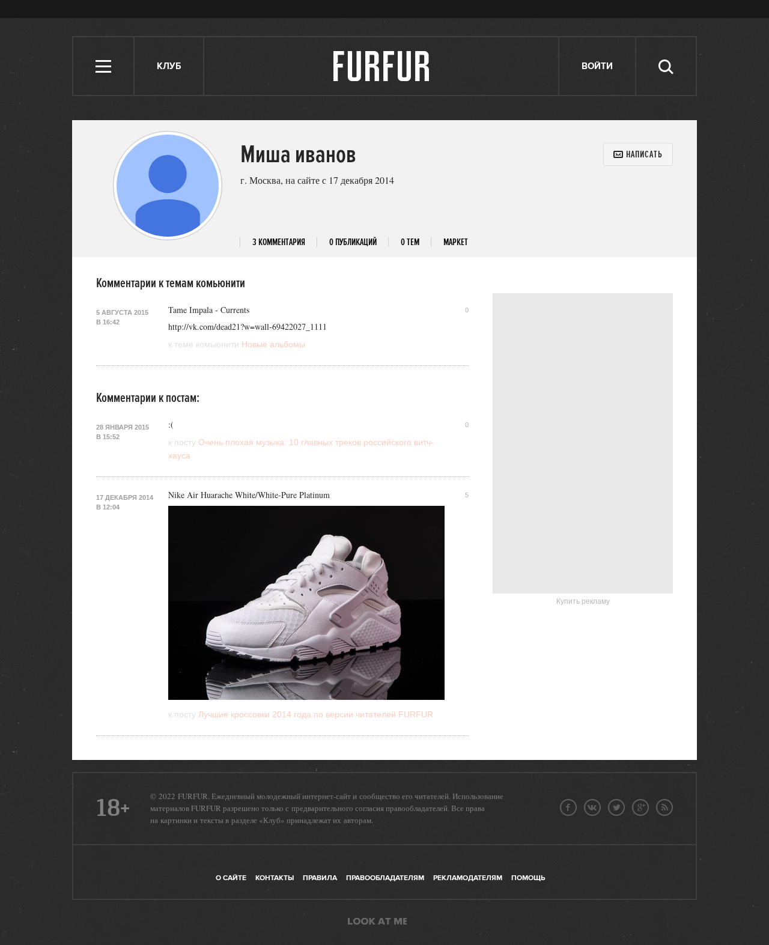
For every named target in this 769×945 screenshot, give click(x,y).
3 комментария (278, 242)
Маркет (455, 242)
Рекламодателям (467, 878)
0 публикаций (353, 242)
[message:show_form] (638, 154)
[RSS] (664, 807)
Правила (320, 878)
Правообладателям (385, 878)
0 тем (410, 242)
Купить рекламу (583, 601)
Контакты (274, 878)
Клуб (169, 66)
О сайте (231, 878)
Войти (597, 66)
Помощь (528, 878)
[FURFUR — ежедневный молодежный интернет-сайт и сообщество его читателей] (381, 66)
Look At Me (377, 922)
